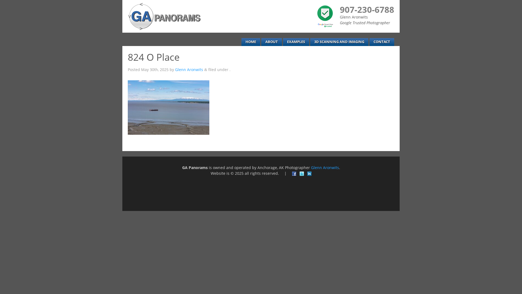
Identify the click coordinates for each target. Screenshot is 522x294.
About (271, 41)
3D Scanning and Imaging (339, 41)
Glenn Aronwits (189, 69)
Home (251, 41)
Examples (296, 41)
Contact (382, 41)
